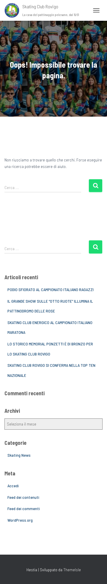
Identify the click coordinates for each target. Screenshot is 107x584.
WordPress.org (20, 520)
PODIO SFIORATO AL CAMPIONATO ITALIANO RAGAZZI (50, 289)
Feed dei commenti (23, 508)
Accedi (13, 485)
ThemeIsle (72, 569)
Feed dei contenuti (23, 497)
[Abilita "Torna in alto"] (95, 572)
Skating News (19, 455)
